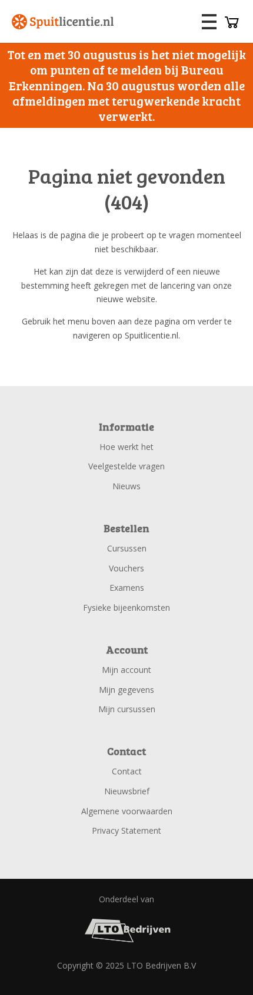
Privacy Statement (126, 830)
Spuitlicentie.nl (63, 21)
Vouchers (126, 568)
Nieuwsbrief (126, 791)
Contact (127, 771)
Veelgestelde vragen (126, 466)
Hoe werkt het (126, 446)
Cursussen (127, 548)
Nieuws (126, 486)
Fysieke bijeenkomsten (126, 607)
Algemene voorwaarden (126, 811)
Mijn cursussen (126, 709)
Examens (126, 587)
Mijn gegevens (126, 689)
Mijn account (126, 669)
